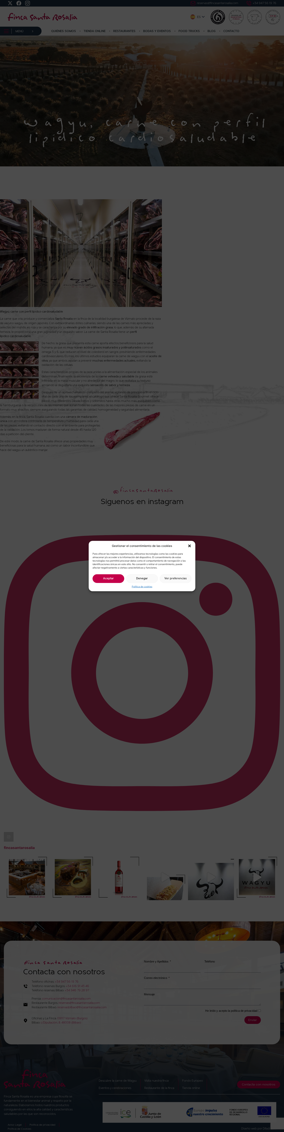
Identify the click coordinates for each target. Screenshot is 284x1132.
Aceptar (108, 578)
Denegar (142, 578)
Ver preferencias (175, 578)
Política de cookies (142, 586)
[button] (189, 546)
